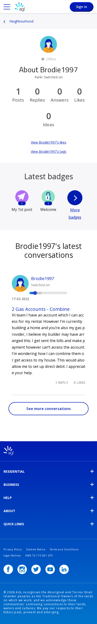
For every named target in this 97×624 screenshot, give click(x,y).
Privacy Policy (13, 549)
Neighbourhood (21, 21)
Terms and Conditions (64, 549)
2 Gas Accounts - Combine (41, 309)
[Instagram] (22, 569)
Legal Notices (12, 555)
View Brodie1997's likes (48, 142)
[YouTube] (50, 569)
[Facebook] (8, 569)
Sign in (81, 6)
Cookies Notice (35, 549)
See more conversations (48, 408)
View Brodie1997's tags (48, 151)
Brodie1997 (42, 278)
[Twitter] (36, 569)
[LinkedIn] (64, 569)
